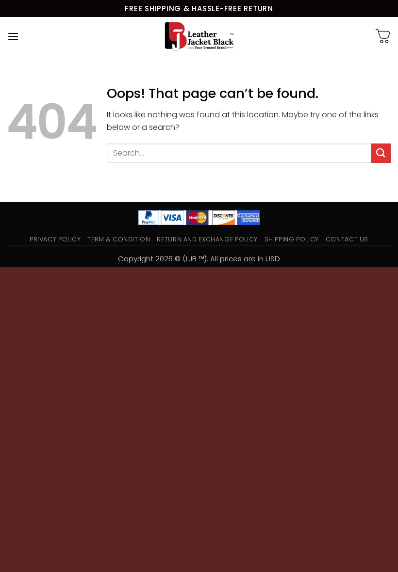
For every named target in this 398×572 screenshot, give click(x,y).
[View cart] (383, 36)
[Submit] (381, 152)
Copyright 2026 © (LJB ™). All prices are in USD (199, 259)
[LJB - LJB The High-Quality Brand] (199, 36)
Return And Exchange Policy (207, 239)
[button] (13, 36)
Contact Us (347, 239)
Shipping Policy (292, 239)
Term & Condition (118, 239)
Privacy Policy (55, 239)
